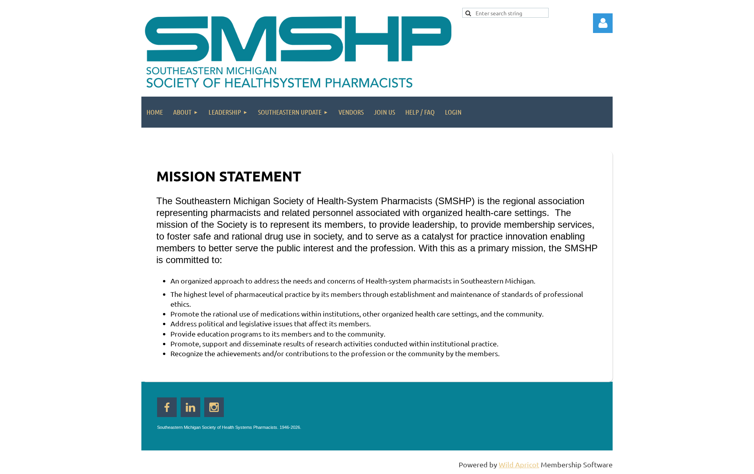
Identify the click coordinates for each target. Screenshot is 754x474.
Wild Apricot (519, 464)
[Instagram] (214, 407)
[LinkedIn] (190, 407)
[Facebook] (167, 407)
